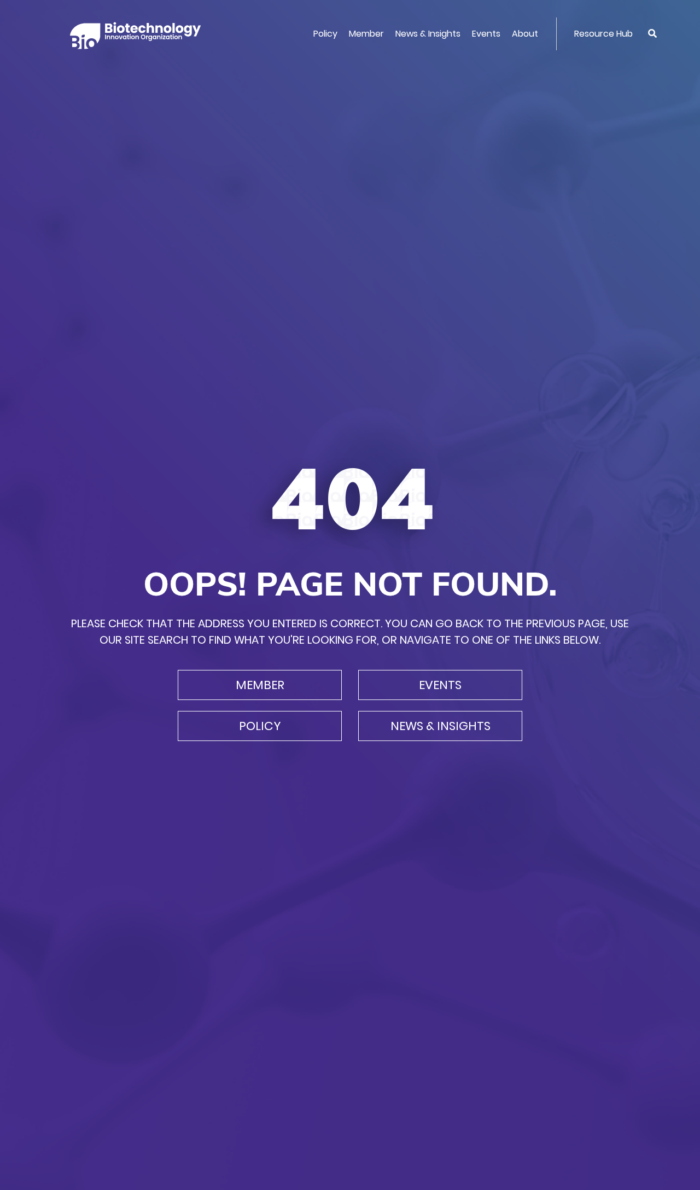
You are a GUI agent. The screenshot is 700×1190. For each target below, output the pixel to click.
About (525, 33)
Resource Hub (603, 33)
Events (486, 33)
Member (366, 33)
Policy (325, 33)
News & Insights (427, 33)
